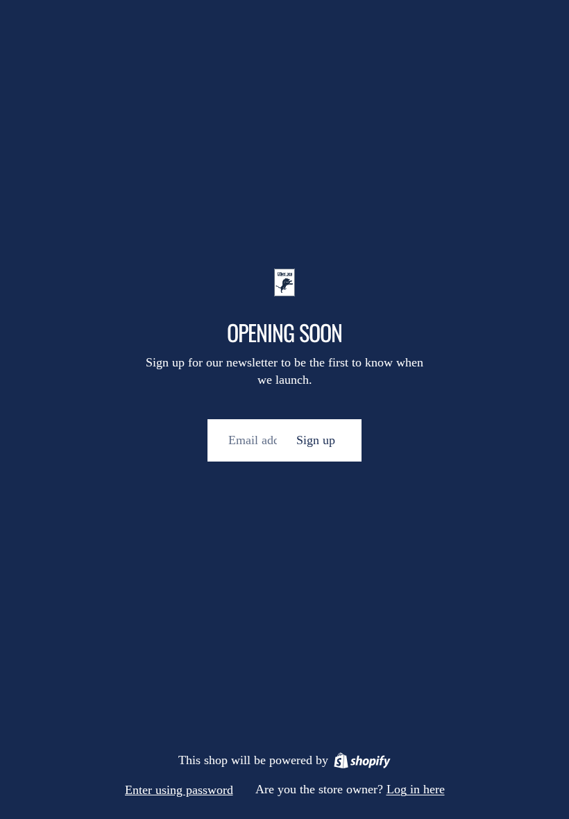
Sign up (315, 440)
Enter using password (179, 790)
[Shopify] (362, 760)
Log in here (416, 789)
